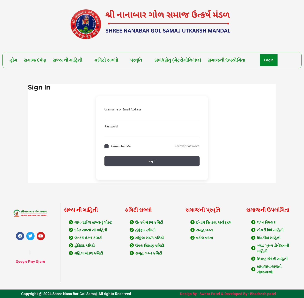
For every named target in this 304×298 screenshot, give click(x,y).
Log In (152, 161)
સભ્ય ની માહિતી (67, 60)
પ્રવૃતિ (136, 60)
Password (111, 126)
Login (268, 60)
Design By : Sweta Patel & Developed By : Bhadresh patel (228, 294)
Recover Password (187, 146)
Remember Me (121, 146)
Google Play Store (30, 261)
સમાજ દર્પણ (35, 60)
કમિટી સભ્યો (106, 60)
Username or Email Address (122, 109)
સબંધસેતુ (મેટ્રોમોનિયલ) (177, 60)
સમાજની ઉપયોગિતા (226, 60)
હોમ (13, 60)
